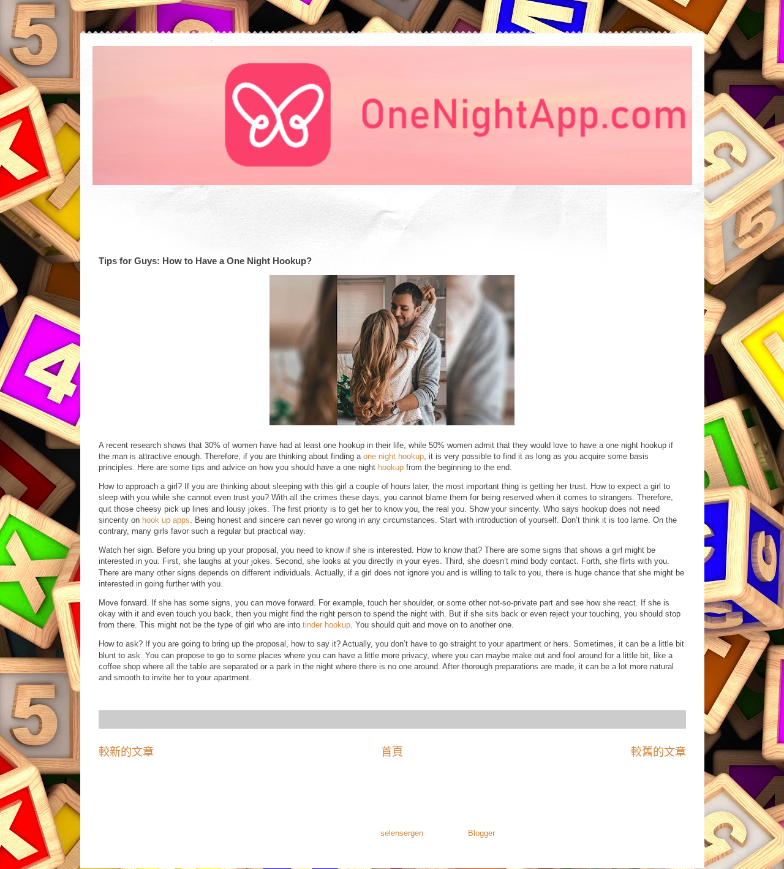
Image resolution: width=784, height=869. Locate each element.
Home (121, 208)
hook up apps (165, 520)
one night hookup (393, 456)
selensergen (401, 833)
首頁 (392, 752)
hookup (391, 467)
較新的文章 (126, 752)
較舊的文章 (658, 752)
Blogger (481, 833)
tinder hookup (325, 624)
